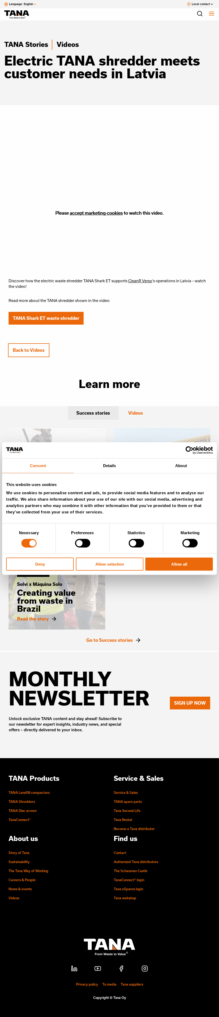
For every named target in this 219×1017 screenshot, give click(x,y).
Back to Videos (29, 350)
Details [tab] (109, 465)
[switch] (82, 543)
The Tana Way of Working (28, 871)
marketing (95, 212)
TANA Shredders (22, 801)
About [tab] (181, 465)
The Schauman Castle (130, 871)
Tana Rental (123, 820)
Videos (68, 44)
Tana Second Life (127, 810)
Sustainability (19, 862)
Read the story (33, 619)
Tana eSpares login (128, 889)
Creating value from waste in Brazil (46, 600)
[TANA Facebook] (121, 969)
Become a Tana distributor (134, 829)
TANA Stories (26, 44)
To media (109, 984)
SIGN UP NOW (190, 702)
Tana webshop (125, 898)
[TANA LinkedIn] (74, 969)
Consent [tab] (38, 465)
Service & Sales (126, 792)
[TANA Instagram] (145, 969)
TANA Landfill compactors (29, 792)
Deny (40, 564)
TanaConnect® (20, 820)
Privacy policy (87, 984)
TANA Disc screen (23, 810)
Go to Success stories (109, 640)
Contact (120, 853)
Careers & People (22, 880)
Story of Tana (19, 853)
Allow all (179, 564)
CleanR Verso (140, 281)
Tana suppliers (132, 984)
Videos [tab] (135, 412)
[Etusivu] (19, 14)
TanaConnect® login (129, 880)
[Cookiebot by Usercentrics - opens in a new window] (189, 450)
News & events (20, 889)
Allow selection (109, 564)
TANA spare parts (128, 801)
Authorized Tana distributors (136, 862)
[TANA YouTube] (98, 969)
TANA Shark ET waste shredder (46, 318)
